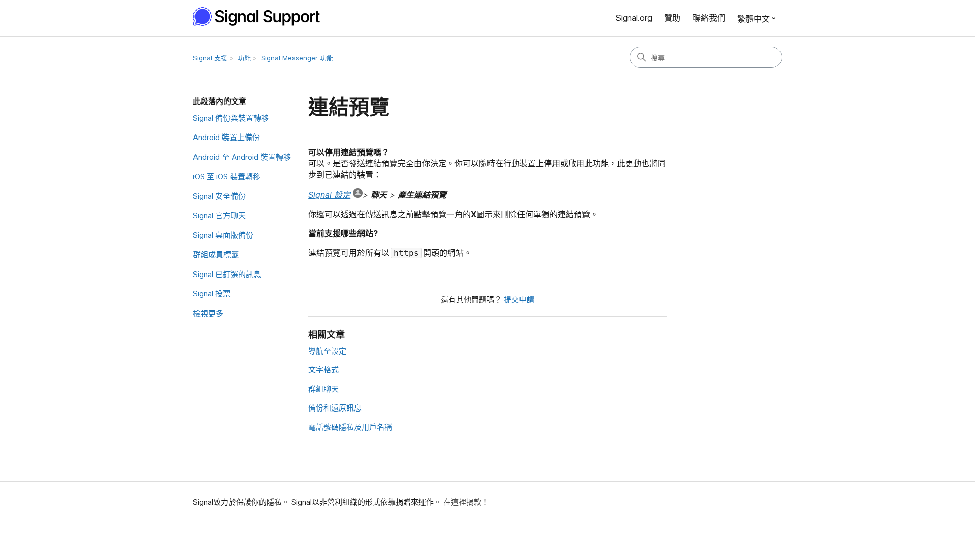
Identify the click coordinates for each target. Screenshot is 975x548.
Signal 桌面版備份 (223, 235)
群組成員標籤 (216, 254)
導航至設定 (327, 351)
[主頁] (262, 16)
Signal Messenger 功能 (297, 58)
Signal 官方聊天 (219, 215)
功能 (244, 58)
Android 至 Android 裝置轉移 (242, 157)
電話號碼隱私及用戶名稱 (350, 427)
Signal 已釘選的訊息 (227, 274)
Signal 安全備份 (219, 196)
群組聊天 (323, 389)
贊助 (672, 18)
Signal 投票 (212, 293)
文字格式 (323, 369)
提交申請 (519, 299)
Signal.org (634, 18)
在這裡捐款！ (466, 502)
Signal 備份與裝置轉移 (231, 118)
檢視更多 (208, 313)
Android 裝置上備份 (226, 137)
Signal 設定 (329, 195)
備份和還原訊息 (335, 408)
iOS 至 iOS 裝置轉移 (227, 176)
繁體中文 (753, 18)
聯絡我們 (709, 18)
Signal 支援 (210, 58)
